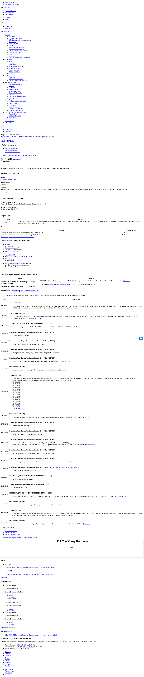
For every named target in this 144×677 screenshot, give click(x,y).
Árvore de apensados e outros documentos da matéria (17, 237)
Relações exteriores (15, 52)
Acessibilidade (9, 12)
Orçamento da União (15, 93)
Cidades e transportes (15, 38)
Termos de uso (9, 671)
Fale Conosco (9, 14)
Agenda (11, 61)
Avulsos (7, 244)
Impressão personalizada (12, 152)
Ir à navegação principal (12, 4)
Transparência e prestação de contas (16, 112)
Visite (10, 73)
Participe (11, 98)
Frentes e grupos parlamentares (18, 80)
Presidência (12, 65)
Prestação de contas (15, 116)
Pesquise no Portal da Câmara (10, 135)
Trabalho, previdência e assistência (19, 57)
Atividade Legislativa (11, 82)
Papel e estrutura (14, 70)
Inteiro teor (16, 159)
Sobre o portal (9, 669)
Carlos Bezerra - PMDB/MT (10, 179)
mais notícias (5, 577)
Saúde (10, 54)
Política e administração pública (18, 50)
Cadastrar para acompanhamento (11, 155)
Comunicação (9, 100)
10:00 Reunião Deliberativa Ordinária (58, 284)
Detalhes (11, 597)
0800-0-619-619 (21, 645)
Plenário (11, 86)
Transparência (13, 114)
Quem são (12, 77)
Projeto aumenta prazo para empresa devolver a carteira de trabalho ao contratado (30, 574)
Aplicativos (8, 673)
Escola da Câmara (14, 68)
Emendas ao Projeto (11, 248)
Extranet (7, 674)
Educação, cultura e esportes (17, 47)
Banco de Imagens (14, 107)
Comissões (12, 87)
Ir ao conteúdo (9, 2)
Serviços (11, 63)
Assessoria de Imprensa (16, 109)
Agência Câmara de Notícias (17, 101)
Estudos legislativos (15, 91)
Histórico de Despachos (12, 251)
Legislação (12, 94)
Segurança (12, 56)
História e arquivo (14, 72)
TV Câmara (12, 105)
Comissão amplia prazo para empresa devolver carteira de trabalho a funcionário (29, 567)
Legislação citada (10, 255)
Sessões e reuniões (14, 89)
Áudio (11, 595)
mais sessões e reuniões (8, 627)
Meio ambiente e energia (16, 49)
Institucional (8, 59)
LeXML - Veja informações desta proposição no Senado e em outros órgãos (34, 635)
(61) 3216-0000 (27, 647)
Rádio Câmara (13, 103)
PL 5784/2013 (7, 141)
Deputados (8, 75)
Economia (12, 45)
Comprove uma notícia (16, 110)
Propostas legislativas (15, 84)
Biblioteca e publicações (16, 66)
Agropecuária (13, 36)
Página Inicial (5, 137)
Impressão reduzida (11, 148)
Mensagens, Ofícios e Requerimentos (16, 263)
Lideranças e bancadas (16, 79)
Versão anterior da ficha (30, 155)
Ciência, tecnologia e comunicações (20, 40)
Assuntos (7, 35)
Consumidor (12, 42)
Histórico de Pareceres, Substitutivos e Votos (18, 256)
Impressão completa (11, 150)
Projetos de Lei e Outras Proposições (36, 137)
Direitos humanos (14, 43)
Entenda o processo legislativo (18, 96)
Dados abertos (13, 117)
